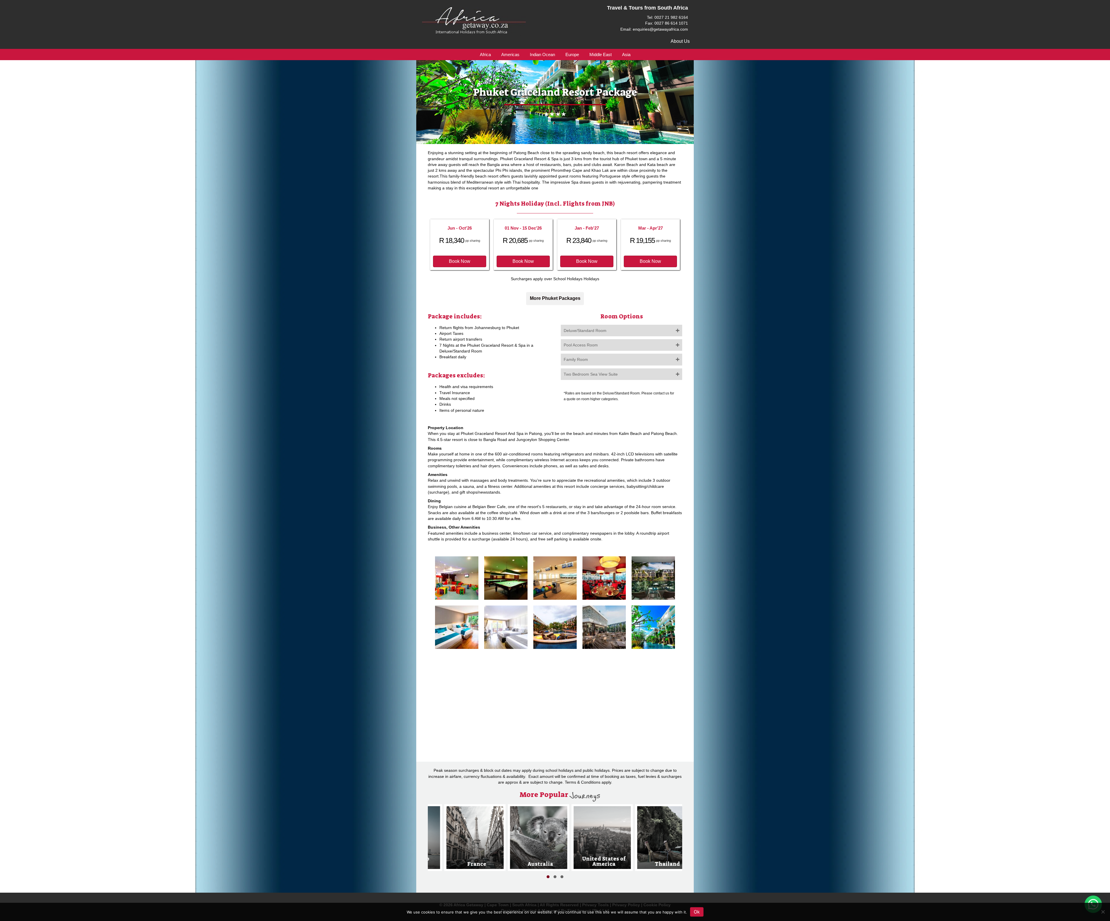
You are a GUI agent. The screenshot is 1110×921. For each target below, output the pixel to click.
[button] (459, 261)
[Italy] (662, 837)
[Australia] (471, 837)
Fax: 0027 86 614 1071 (666, 23)
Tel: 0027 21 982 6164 (667, 17)
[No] (1103, 912)
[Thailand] (598, 837)
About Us (680, 41)
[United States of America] (535, 837)
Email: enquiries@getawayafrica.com (654, 29)
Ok (697, 912)
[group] (472, 837)
